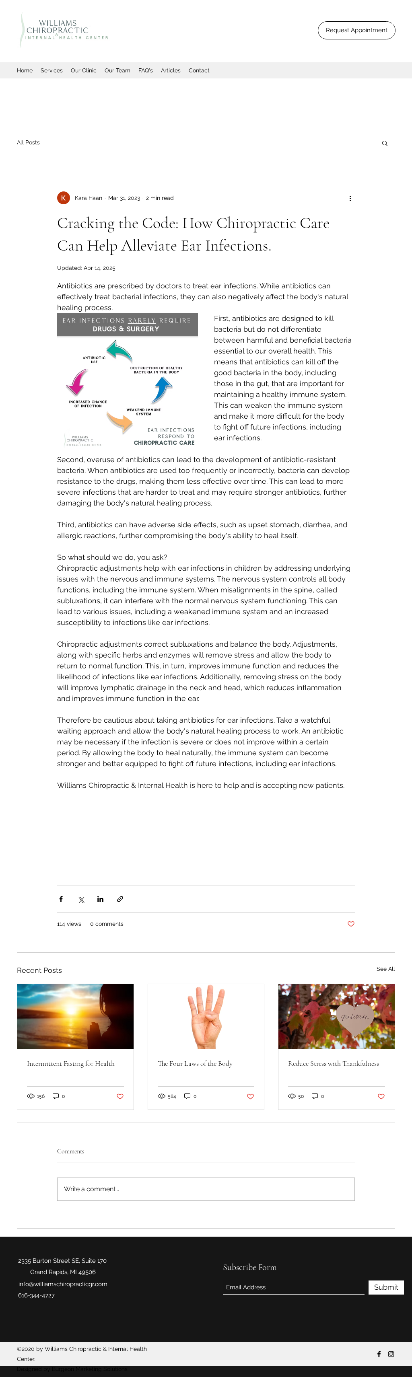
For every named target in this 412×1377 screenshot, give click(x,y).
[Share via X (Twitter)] (80, 899)
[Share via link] (120, 899)
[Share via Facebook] (61, 899)
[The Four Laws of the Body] (206, 1016)
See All (386, 969)
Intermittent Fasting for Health (71, 1063)
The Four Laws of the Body (195, 1063)
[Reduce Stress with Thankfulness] (336, 1016)
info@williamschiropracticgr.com (63, 1284)
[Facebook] (379, 1354)
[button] (385, 143)
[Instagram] (391, 1354)
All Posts (28, 142)
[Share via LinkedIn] (100, 899)
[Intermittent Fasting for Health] (75, 1016)
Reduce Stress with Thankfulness (333, 1063)
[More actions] (350, 198)
